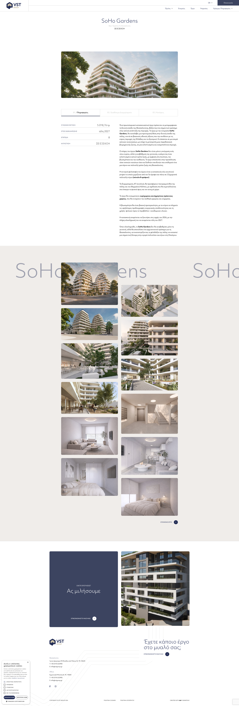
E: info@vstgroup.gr (55, 667)
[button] (16, 701)
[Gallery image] (89, 284)
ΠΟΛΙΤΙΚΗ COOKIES (110, 700)
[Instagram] (55, 686)
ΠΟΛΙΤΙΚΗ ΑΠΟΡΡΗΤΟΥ (127, 700)
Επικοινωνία (228, 3)
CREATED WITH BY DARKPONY (180, 700)
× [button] (27, 662)
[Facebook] (49, 686)
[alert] (16, 682)
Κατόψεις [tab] (158, 112)
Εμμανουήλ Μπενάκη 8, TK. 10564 (60, 675)
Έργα (193, 8)
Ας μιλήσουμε (84, 590)
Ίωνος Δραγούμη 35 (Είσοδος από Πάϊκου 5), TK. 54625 (67, 661)
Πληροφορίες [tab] (80, 112)
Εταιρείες (181, 8)
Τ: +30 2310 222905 (55, 664)
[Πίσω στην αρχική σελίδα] (14, 5)
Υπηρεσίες (204, 8)
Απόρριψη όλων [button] (22, 697)
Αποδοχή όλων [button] (9, 697)
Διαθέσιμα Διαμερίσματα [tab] (119, 112)
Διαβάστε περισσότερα (18, 678)
